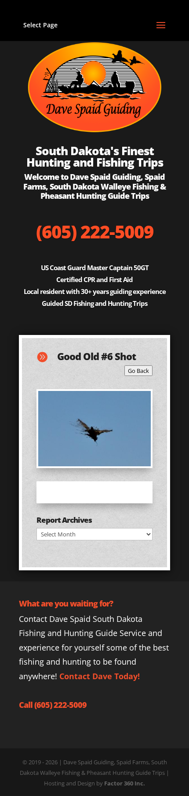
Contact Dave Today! (99, 676)
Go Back (138, 371)
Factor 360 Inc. (124, 783)
